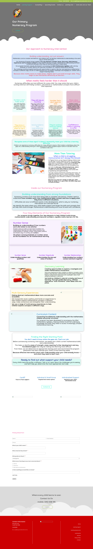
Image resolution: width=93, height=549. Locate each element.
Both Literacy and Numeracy (19, 467)
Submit (14, 478)
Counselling (38, 5)
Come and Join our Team (83, 5)
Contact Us (46, 387)
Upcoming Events (50, 5)
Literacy (15, 463)
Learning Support (27, 5)
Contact (18, 30)
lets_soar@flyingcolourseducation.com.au (20, 529)
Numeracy (16, 465)
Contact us (60, 5)
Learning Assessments (76, 530)
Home (18, 5)
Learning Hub (69, 5)
